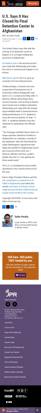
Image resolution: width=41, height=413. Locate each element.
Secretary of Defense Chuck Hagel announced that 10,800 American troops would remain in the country (20, 189)
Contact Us (8, 322)
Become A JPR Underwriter (14, 347)
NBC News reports (10, 78)
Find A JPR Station (11, 362)
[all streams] (38, 410)
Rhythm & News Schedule (14, 372)
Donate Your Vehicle (12, 352)
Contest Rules (10, 337)
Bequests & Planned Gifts (14, 357)
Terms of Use (9, 327)
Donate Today (10, 342)
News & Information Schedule (15, 377)
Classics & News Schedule (14, 367)
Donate (34, 3)
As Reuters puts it (10, 63)
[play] (3, 410)
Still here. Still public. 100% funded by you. (20, 258)
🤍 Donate (20, 275)
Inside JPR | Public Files (13, 332)
